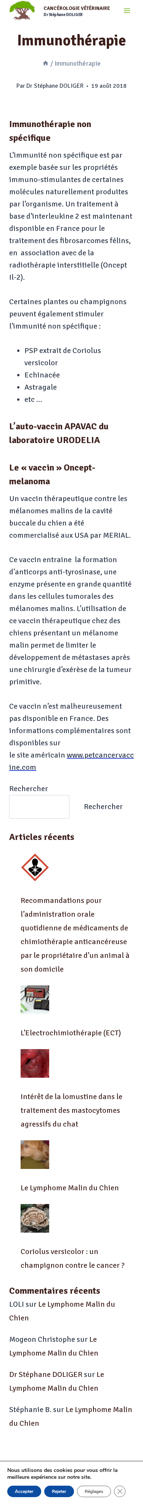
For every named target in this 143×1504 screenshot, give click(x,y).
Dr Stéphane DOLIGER (55, 86)
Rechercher (28, 788)
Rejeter (59, 1491)
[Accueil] (45, 64)
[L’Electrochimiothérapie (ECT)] (35, 999)
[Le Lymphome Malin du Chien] (35, 1154)
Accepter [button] (24, 1491)
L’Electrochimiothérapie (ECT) (71, 1033)
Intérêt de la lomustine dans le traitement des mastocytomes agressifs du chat (71, 1110)
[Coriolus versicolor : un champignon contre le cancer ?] (35, 1218)
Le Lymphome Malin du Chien (70, 1188)
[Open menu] (127, 11)
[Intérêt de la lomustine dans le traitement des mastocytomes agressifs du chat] (35, 1063)
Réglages (94, 1491)
